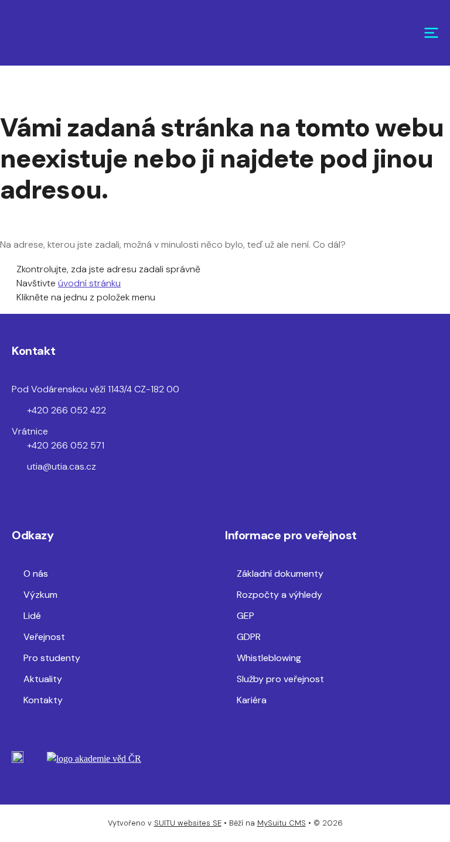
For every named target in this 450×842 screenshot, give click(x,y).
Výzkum (40, 594)
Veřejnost (44, 637)
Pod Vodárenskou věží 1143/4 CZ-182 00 (95, 389)
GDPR (249, 637)
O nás (35, 573)
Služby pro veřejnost (280, 679)
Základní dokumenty (280, 573)
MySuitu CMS (281, 823)
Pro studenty (51, 658)
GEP (245, 616)
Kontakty (43, 700)
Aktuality (42, 679)
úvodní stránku (89, 283)
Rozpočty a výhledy (279, 594)
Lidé (32, 616)
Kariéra (252, 700)
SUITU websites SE (187, 823)
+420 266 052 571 (65, 445)
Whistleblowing (269, 658)
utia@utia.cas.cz (61, 466)
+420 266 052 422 (66, 410)
